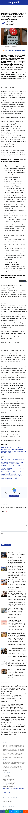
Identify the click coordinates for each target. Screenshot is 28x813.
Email (2, 533)
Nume (2, 527)
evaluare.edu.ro (9, 401)
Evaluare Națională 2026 (6, 9)
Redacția (8, 21)
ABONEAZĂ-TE (14, 495)
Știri (12, 9)
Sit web (2, 538)
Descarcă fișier (23, 281)
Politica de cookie (6, 792)
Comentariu (4, 511)
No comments (10, 24)
